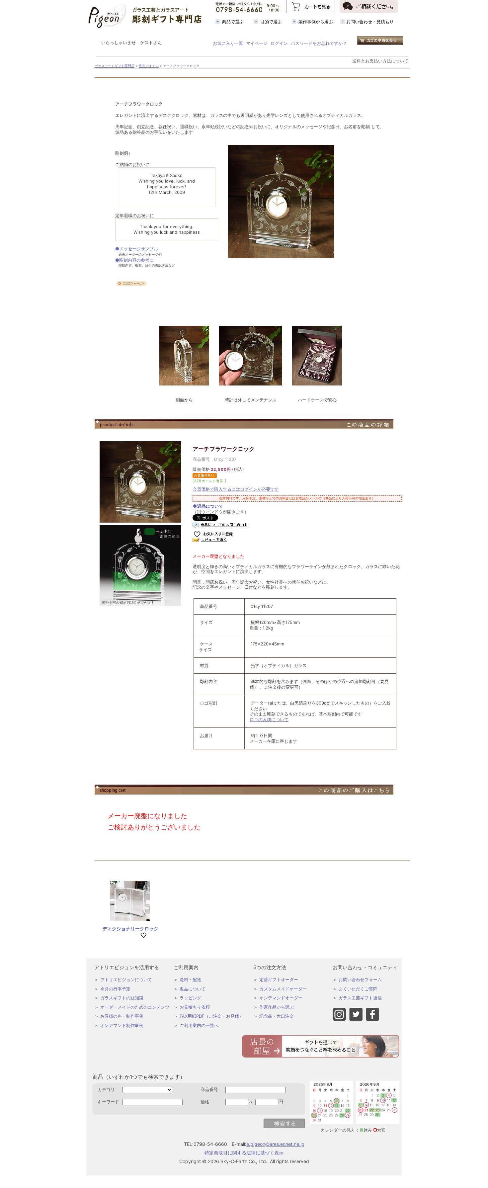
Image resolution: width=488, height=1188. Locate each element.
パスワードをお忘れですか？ (319, 43)
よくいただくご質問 (358, 988)
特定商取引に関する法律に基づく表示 (244, 1152)
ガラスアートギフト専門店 (114, 66)
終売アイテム (149, 66)
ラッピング (190, 997)
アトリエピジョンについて (126, 979)
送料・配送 (190, 979)
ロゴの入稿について (269, 719)
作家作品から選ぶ (276, 1007)
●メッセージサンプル (136, 248)
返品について (192, 988)
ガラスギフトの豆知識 (121, 997)
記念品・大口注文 (276, 1016)
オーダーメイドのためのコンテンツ (134, 1007)
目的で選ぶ (271, 21)
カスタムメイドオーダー (283, 988)
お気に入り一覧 (228, 43)
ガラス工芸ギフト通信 (360, 997)
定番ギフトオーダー (278, 979)
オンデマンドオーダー (280, 997)
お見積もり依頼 (195, 1007)
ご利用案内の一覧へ (199, 1025)
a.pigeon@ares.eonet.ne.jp (275, 1144)
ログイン (279, 43)
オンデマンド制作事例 (121, 1025)
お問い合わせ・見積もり (370, 21)
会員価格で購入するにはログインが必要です (236, 489)
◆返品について (208, 506)
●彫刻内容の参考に (134, 260)
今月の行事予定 (115, 988)
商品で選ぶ (233, 21)
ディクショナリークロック (130, 928)
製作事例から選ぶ (315, 21)
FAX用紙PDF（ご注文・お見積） (211, 1016)
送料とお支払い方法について (380, 60)
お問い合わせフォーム (360, 979)
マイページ (257, 43)
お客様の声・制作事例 (121, 1016)
